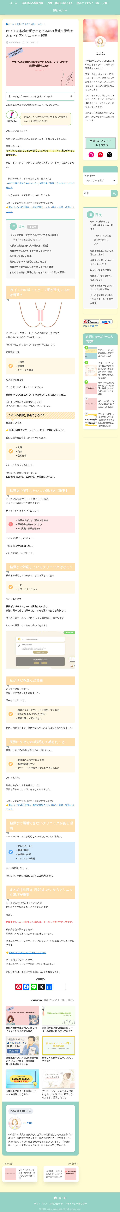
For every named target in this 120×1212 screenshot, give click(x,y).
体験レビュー (60, 10)
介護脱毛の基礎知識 (32, 3)
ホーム (13, 3)
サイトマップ (40, 1204)
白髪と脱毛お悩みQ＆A (60, 3)
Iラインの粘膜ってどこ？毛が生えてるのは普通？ (34, 235)
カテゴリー (89, 175)
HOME (62, 1198)
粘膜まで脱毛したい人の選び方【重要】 (29, 245)
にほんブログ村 (90, 326)
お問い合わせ (56, 1204)
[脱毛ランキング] (91, 321)
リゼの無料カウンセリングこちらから (27, 952)
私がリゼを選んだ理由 (21, 256)
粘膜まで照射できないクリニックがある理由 (32, 267)
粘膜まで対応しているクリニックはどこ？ (30, 251)
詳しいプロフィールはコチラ (101, 143)
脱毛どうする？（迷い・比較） (93, 3)
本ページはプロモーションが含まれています (30, 96)
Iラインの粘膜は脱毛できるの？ (27, 239)
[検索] (114, 193)
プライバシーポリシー (76, 1204)
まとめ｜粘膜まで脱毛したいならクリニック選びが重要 (37, 272)
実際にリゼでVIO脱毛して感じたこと (28, 261)
